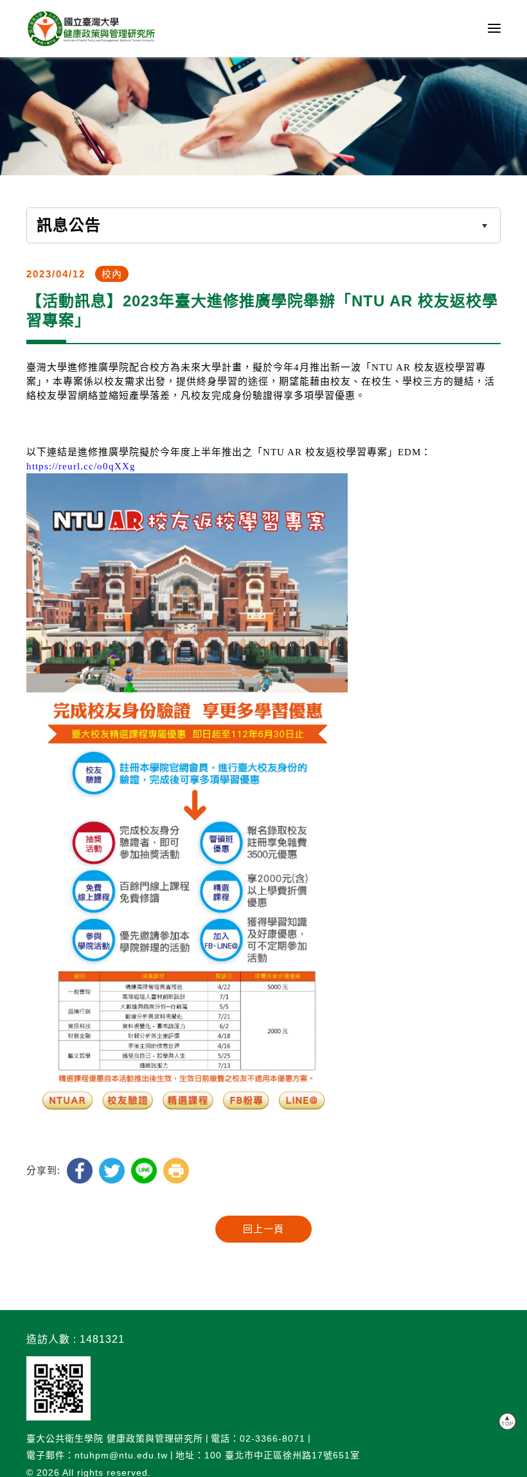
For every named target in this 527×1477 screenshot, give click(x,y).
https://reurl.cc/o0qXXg (81, 466)
